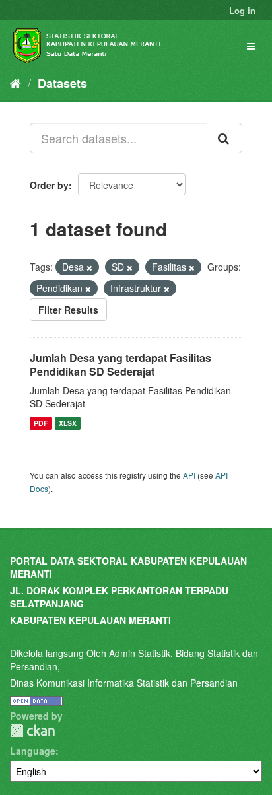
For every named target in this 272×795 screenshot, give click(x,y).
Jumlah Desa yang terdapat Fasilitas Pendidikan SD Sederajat (120, 364)
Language (32, 750)
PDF (41, 423)
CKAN (32, 731)
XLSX (68, 423)
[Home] (15, 82)
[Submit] (224, 138)
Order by (49, 184)
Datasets (62, 83)
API (189, 475)
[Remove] (89, 267)
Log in (242, 10)
